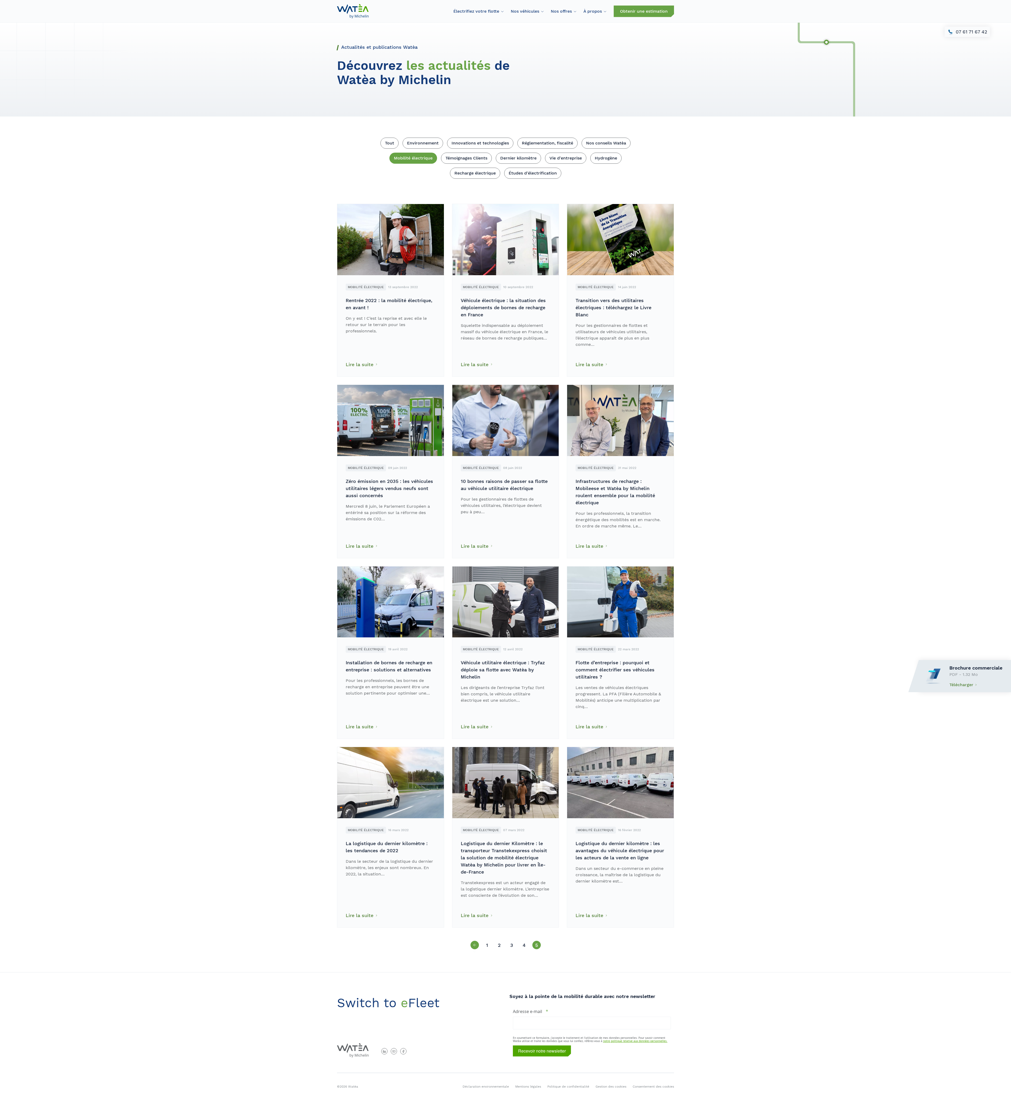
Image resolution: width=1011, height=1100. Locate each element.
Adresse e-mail (527, 1011)
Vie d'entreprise (565, 158)
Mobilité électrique (413, 158)
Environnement (423, 143)
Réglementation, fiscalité (547, 143)
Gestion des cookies (611, 1086)
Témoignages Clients (466, 158)
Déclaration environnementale (486, 1086)
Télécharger (961, 684)
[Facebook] (403, 1051)
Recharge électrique (475, 173)
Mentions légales (528, 1086)
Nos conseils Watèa (606, 143)
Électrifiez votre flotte (476, 11)
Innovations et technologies (480, 143)
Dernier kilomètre (518, 158)
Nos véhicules (525, 11)
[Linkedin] (384, 1051)
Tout (389, 143)
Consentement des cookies (653, 1086)
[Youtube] (394, 1051)
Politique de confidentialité (568, 1086)
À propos (592, 11)
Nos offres (561, 11)
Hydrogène (606, 158)
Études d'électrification (533, 173)
